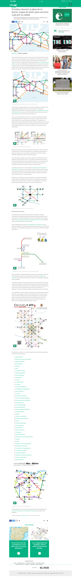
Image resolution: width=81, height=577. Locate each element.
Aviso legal (33, 573)
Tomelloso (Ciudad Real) (21, 445)
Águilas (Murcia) (19, 357)
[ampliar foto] (30, 137)
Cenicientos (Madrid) (20, 373)
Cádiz (16, 368)
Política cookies (46, 573)
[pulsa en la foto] (30, 87)
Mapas (15, 563)
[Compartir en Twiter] (16, 22)
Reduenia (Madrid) (20, 434)
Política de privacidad (39, 573)
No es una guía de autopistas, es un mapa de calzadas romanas (18, 545)
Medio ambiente (39, 564)
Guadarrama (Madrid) (21, 395)
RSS (59, 573)
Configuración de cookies (54, 573)
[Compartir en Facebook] (13, 22)
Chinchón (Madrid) (19, 375)
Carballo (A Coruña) (20, 370)
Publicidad (29, 573)
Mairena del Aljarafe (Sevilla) (22, 409)
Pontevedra (18, 432)
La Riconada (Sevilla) (21, 404)
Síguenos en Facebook (40, 1)
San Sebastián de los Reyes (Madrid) (24, 436)
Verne (13, 5)
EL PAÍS (44, 568)
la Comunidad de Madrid (29, 510)
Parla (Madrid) (19, 427)
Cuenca (17, 379)
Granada (18, 393)
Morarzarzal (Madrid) (21, 416)
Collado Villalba (19, 382)
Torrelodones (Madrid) (21, 450)
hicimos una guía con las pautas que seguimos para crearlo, (28, 219)
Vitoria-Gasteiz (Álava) (21, 457)
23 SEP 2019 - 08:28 (22, 53)
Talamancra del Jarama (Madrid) (23, 443)
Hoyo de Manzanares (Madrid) (23, 400)
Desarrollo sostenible (40, 563)
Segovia (18, 439)
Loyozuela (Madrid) (20, 407)
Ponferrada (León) (20, 430)
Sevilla (17, 441)
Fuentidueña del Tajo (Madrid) (23, 388)
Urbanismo (32, 564)
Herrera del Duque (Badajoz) (22, 398)
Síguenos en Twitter (42, 1)
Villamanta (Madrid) (20, 452)
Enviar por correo (47, 21)
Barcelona (17, 366)
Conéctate (63, 1)
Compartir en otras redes (19, 22)
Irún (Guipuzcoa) (20, 402)
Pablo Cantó (14, 53)
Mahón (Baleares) (20, 411)
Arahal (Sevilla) (18, 363)
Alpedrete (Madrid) (19, 361)
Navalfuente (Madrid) (21, 423)
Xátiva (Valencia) (20, 459)
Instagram (23, 515)
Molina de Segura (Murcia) (22, 418)
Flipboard (27, 515)
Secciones (70, 4)
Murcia (17, 420)
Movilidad (14, 7)
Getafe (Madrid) (20, 391)
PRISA (62, 573)
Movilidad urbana (21, 563)
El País (13, 1)
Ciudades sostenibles (30, 563)
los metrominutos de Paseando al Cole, (35, 224)
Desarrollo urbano (20, 564)
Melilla (17, 414)
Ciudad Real (19, 377)
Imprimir (44, 21)
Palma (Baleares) (20, 425)
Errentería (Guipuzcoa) (21, 386)
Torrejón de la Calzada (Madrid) (23, 448)
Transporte (27, 564)
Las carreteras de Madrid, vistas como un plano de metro (39, 545)
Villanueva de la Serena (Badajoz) (23, 455)
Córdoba (18, 384)
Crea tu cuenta (69, 1)
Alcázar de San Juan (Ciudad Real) (23, 359)
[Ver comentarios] (22, 22)
